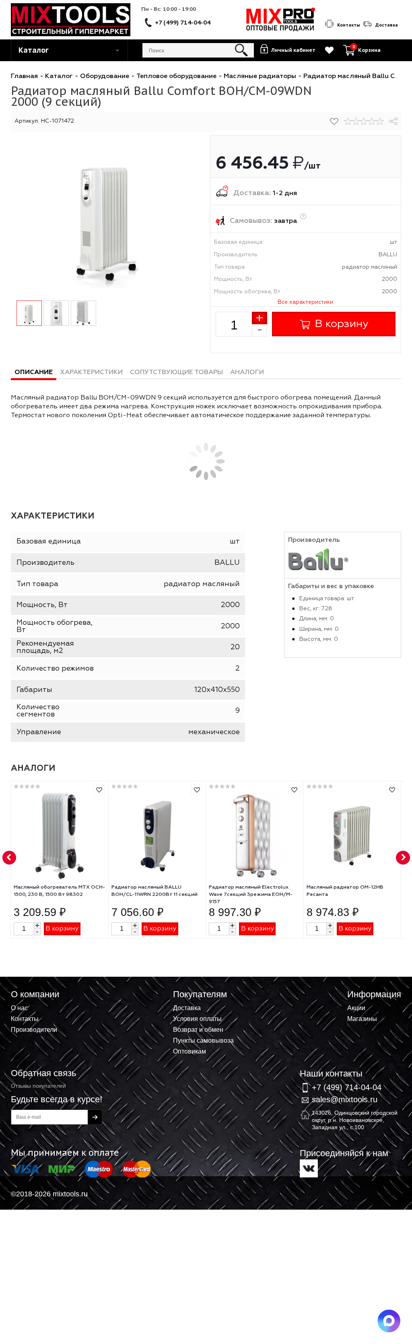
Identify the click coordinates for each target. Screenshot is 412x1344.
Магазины (362, 1018)
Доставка (187, 1007)
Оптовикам (189, 1051)
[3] (364, 121)
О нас (19, 1007)
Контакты (25, 1018)
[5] (380, 121)
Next (403, 858)
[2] (356, 121)
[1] (348, 121)
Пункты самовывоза (203, 1040)
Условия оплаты (197, 1018)
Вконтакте (309, 1168)
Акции (356, 1007)
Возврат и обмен (198, 1029)
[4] (372, 121)
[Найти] (241, 50)
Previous (9, 858)
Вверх (366, 996)
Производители (34, 1029)
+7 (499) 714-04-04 (182, 22)
